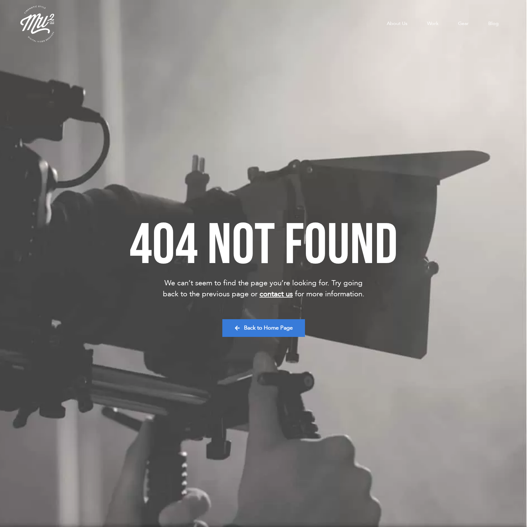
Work (433, 23)
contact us (276, 294)
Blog (493, 23)
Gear (463, 23)
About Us (397, 23)
